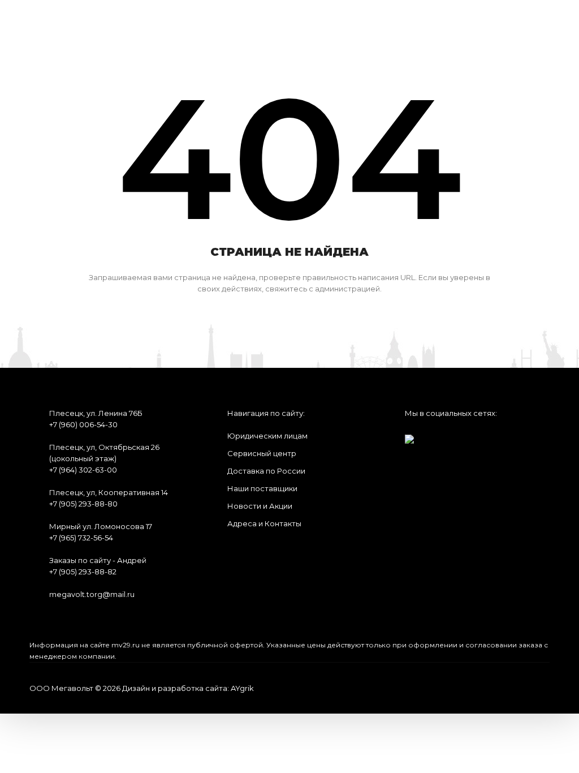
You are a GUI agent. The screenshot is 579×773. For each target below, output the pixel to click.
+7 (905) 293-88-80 (83, 503)
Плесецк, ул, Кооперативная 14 (108, 492)
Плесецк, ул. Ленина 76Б (95, 413)
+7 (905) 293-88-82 (82, 571)
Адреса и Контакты (264, 523)
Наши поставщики (262, 488)
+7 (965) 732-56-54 (81, 537)
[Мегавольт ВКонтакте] (409, 435)
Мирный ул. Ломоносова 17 (100, 526)
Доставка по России (266, 470)
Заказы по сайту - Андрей (97, 560)
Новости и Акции (259, 505)
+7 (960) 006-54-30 (83, 424)
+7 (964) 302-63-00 (83, 469)
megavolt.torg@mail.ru (92, 594)
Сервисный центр (261, 453)
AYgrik (242, 688)
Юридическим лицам (267, 435)
